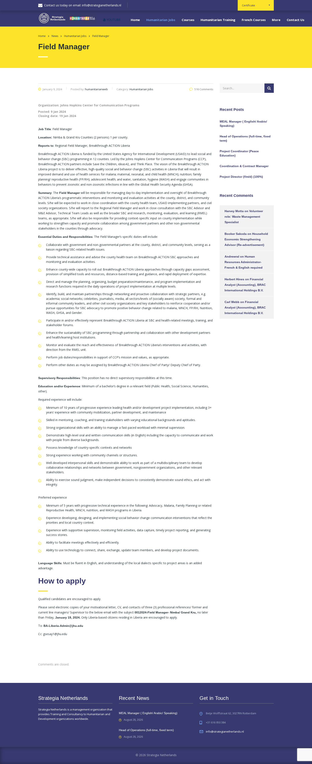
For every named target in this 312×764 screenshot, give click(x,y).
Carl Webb (232, 302)
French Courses (254, 20)
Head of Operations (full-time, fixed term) (245, 138)
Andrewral (232, 256)
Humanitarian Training (218, 20)
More (276, 20)
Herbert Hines (234, 279)
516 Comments (203, 89)
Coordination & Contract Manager (244, 166)
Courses (188, 20)
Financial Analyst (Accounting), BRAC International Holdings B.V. (245, 285)
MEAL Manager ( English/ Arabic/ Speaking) (243, 123)
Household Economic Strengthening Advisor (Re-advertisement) (246, 239)
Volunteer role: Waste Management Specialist (244, 216)
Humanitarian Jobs (160, 20)
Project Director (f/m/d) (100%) (241, 176)
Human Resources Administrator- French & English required (244, 262)
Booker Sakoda (236, 233)
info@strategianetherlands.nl (225, 731)
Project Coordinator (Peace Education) (239, 153)
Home (135, 20)
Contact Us (295, 20)
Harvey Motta (234, 211)
